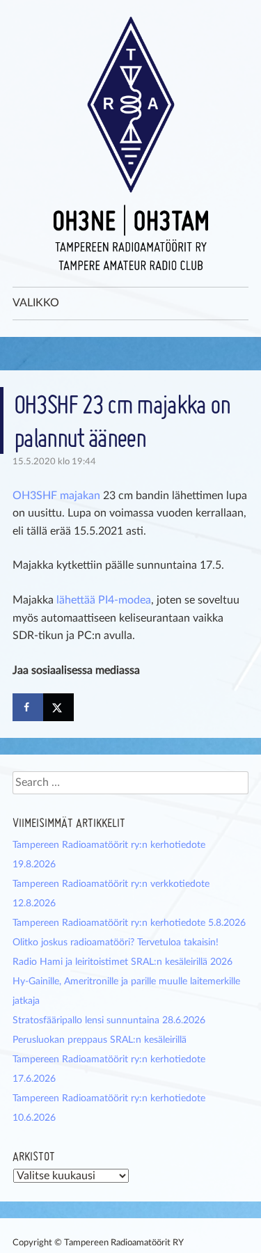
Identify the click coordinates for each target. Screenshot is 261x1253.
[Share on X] (58, 707)
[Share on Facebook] (28, 707)
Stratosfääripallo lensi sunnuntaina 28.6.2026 (109, 1020)
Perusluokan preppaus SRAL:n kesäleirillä (100, 1040)
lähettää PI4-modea (103, 600)
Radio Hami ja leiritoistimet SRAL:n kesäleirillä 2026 (122, 962)
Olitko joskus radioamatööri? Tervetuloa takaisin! (116, 942)
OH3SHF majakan (56, 495)
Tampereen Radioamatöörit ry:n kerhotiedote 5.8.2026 (129, 923)
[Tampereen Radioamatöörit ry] (131, 143)
